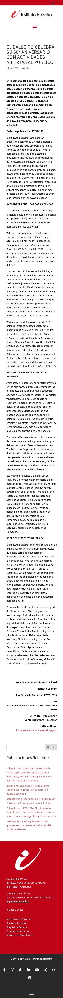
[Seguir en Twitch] (29, 978)
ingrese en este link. (18, 901)
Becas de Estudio (16, 923)
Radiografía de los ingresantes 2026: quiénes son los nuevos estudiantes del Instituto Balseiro (28, 825)
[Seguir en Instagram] (12, 969)
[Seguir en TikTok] (20, 969)
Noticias (25, 68)
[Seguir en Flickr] (53, 969)
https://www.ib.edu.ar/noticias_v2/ (36, 730)
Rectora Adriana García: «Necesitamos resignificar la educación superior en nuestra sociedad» (27, 789)
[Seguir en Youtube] (37, 969)
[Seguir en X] (45, 969)
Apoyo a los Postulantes (19, 935)
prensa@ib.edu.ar (46, 719)
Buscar (51, 747)
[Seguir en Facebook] (4, 969)
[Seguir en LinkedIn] (28, 969)
